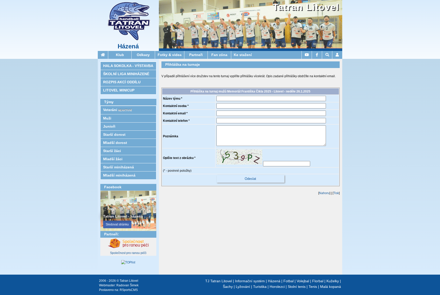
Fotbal (288, 281)
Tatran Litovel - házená (123, 216)
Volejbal (303, 281)
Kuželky (332, 281)
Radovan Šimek (127, 285)
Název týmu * (172, 98)
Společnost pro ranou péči (128, 253)
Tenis (313, 287)
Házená (128, 46)
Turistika (260, 287)
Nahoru (324, 193)
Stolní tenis (297, 287)
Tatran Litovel (306, 7)
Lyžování (243, 287)
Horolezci (277, 287)
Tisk (336, 193)
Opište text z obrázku (178, 158)
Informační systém (250, 281)
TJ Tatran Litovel (218, 281)
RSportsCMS (129, 290)
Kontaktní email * (175, 113)
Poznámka (170, 136)
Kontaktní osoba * (176, 106)
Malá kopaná (330, 287)
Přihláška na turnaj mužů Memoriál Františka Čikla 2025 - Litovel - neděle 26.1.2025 (250, 91)
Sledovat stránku (117, 224)
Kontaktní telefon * (176, 121)
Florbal (317, 281)
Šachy (228, 287)
